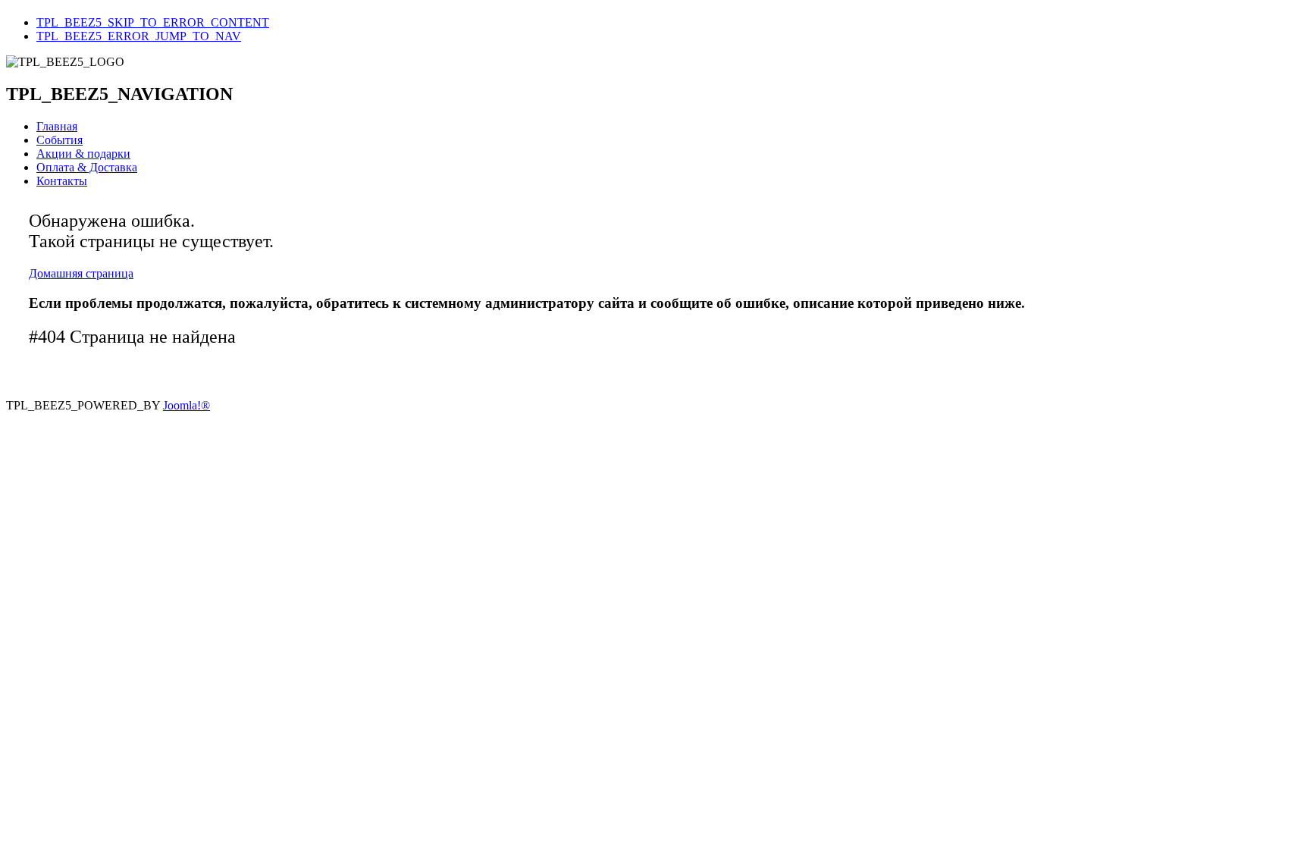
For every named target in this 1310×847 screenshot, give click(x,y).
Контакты (61, 180)
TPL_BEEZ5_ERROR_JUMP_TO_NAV (138, 36)
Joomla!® (186, 405)
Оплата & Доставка (86, 167)
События (59, 139)
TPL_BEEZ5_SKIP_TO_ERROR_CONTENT (152, 22)
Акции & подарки (83, 153)
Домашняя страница (81, 273)
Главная (56, 126)
